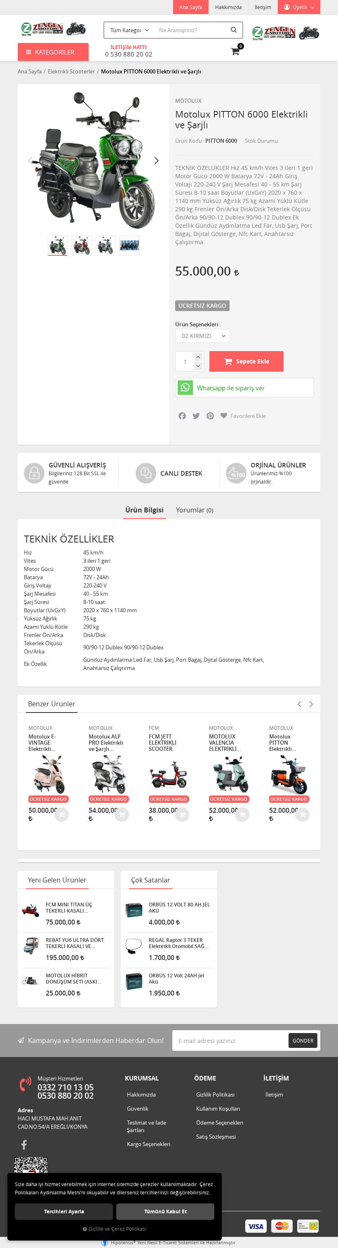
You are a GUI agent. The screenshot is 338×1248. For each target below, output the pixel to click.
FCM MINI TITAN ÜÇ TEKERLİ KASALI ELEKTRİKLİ (69, 907)
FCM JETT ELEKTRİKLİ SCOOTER (162, 743)
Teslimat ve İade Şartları (146, 1126)
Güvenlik (137, 1108)
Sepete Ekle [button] (252, 361)
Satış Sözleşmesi (216, 1136)
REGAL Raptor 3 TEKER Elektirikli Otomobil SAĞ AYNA (176, 943)
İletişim (263, 7)
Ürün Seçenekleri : (198, 324)
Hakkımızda (228, 7)
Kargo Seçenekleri (148, 1144)
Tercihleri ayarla (64, 1211)
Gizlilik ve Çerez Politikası (117, 1229)
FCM (154, 727)
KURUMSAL (142, 1078)
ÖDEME (205, 1078)
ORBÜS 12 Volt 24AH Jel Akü (176, 978)
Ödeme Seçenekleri (219, 1122)
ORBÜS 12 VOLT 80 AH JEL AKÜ (179, 907)
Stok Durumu (261, 140)
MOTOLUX (188, 100)
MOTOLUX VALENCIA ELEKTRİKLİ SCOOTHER (223, 743)
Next (156, 160)
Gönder (303, 1040)
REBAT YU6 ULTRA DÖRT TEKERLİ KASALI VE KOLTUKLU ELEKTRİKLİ (75, 943)
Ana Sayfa (190, 7)
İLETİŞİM (276, 1078)
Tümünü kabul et (165, 1211)
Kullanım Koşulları (218, 1108)
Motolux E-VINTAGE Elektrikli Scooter (42, 743)
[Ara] (235, 29)
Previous (30, 160)
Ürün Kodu (188, 140)
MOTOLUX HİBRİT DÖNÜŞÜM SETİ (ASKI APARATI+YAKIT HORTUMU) (71, 978)
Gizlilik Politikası (215, 1094)
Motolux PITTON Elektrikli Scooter (280, 743)
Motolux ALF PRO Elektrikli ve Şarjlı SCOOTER (106, 743)
